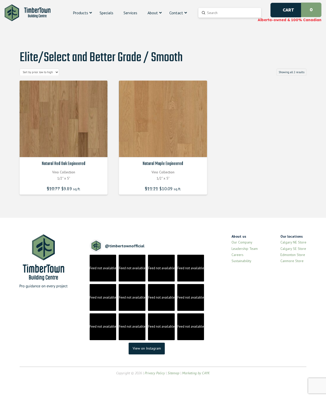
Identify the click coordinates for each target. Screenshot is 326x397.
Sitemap (173, 373)
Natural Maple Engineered (163, 164)
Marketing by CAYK (196, 373)
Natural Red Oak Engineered (63, 164)
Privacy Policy (155, 373)
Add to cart (65, 149)
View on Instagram (147, 348)
